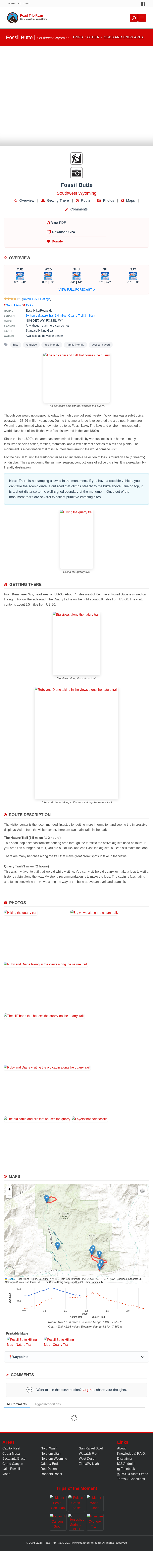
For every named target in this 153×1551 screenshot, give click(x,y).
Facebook (127, 1468)
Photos (108, 200)
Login (26, 3)
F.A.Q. (141, 1453)
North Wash (49, 1448)
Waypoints (18, 1357)
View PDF (58, 222)
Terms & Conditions (131, 1479)
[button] (57, 1246)
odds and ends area (124, 37)
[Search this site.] (134, 18)
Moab (6, 1474)
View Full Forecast (76, 289)
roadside (31, 344)
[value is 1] (5, 298)
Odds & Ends (50, 1463)
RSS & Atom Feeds (134, 1474)
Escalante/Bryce (14, 1458)
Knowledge (125, 1453)
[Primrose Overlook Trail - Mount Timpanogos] (95, 1522)
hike (15, 344)
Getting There (57, 200)
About (121, 1448)
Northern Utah (51, 1453)
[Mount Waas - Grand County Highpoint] (95, 1503)
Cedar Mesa (11, 1453)
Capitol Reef (11, 1448)
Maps (130, 200)
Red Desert (49, 1468)
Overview (26, 200)
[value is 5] (18, 298)
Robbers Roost (51, 1474)
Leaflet (11, 1278)
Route (85, 200)
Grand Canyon (12, 1463)
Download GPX (63, 232)
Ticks (28, 305)
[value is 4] (15, 298)
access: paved (101, 344)
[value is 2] (8, 298)
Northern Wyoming (54, 1458)
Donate (57, 241)
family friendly (75, 344)
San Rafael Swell (91, 1448)
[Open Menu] (142, 18)
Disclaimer (124, 1458)
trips (78, 37)
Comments (78, 209)
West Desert (87, 1458)
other (93, 37)
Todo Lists (12, 305)
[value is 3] (11, 298)
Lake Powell (11, 1468)
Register (14, 3)
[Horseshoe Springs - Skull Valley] (76, 1522)
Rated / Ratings (36, 298)
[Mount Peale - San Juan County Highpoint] (58, 1503)
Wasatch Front (89, 1453)
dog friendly (51, 344)
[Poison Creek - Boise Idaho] (76, 1503)
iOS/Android (125, 1463)
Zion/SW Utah (89, 1463)
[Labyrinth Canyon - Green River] (58, 1522)
